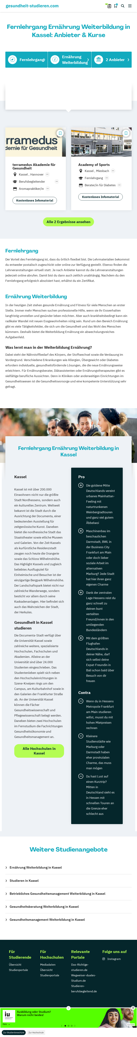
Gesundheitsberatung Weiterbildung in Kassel (44, 907)
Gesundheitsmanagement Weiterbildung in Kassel (47, 920)
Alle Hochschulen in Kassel (39, 751)
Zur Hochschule (36, 1032)
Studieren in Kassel (24, 881)
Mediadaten (47, 964)
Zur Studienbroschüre (13, 1032)
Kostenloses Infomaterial (34, 200)
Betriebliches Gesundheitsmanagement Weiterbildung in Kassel (57, 894)
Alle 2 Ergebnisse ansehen (68, 221)
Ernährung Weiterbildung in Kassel (36, 867)
